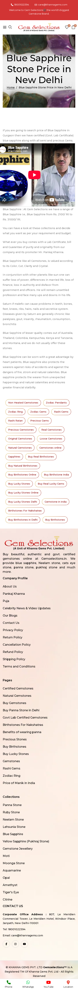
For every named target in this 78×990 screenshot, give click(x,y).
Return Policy (12, 637)
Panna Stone (12, 805)
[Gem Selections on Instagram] (15, 944)
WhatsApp (28, 986)
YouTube (49, 986)
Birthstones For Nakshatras (25, 510)
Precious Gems (39, 420)
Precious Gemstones (21, 429)
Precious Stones (15, 739)
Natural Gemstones (20, 447)
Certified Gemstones (18, 688)
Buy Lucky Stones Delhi (22, 501)
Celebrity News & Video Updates (27, 608)
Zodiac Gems (38, 411)
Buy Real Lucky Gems (51, 483)
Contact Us (11, 623)
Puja (6, 601)
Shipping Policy (14, 659)
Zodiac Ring (15, 411)
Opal (6, 877)
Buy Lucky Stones (19, 483)
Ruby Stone (11, 812)
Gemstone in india (56, 501)
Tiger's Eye (11, 892)
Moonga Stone (14, 863)
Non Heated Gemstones (23, 402)
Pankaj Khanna (14, 593)
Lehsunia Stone (14, 827)
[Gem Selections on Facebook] (6, 944)
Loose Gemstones (51, 438)
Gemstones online (50, 447)
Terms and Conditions (19, 666)
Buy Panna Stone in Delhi (21, 710)
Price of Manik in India (19, 783)
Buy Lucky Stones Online (23, 492)
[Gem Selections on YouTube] (24, 944)
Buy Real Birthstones (41, 456)
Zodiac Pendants (56, 402)
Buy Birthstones (55, 519)
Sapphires (14, 456)
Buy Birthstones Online (22, 474)
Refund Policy (13, 652)
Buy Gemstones (14, 703)
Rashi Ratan (15, 420)
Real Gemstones (51, 429)
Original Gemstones (20, 438)
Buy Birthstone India (56, 474)
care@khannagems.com (52, 4)
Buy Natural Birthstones (22, 465)
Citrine (7, 899)
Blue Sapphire (13, 834)
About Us (10, 586)
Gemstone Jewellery (18, 848)
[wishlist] (67, 27)
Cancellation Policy (17, 644)
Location (68, 986)
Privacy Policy (13, 630)
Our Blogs (10, 615)
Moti (6, 856)
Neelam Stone (13, 819)
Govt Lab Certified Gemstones (25, 717)
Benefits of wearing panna (22, 732)
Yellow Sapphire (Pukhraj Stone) (26, 841)
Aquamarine (12, 870)
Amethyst (10, 885)
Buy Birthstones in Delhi (23, 519)
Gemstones (11, 761)
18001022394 (21, 4)
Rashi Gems (61, 411)
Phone (8, 986)
